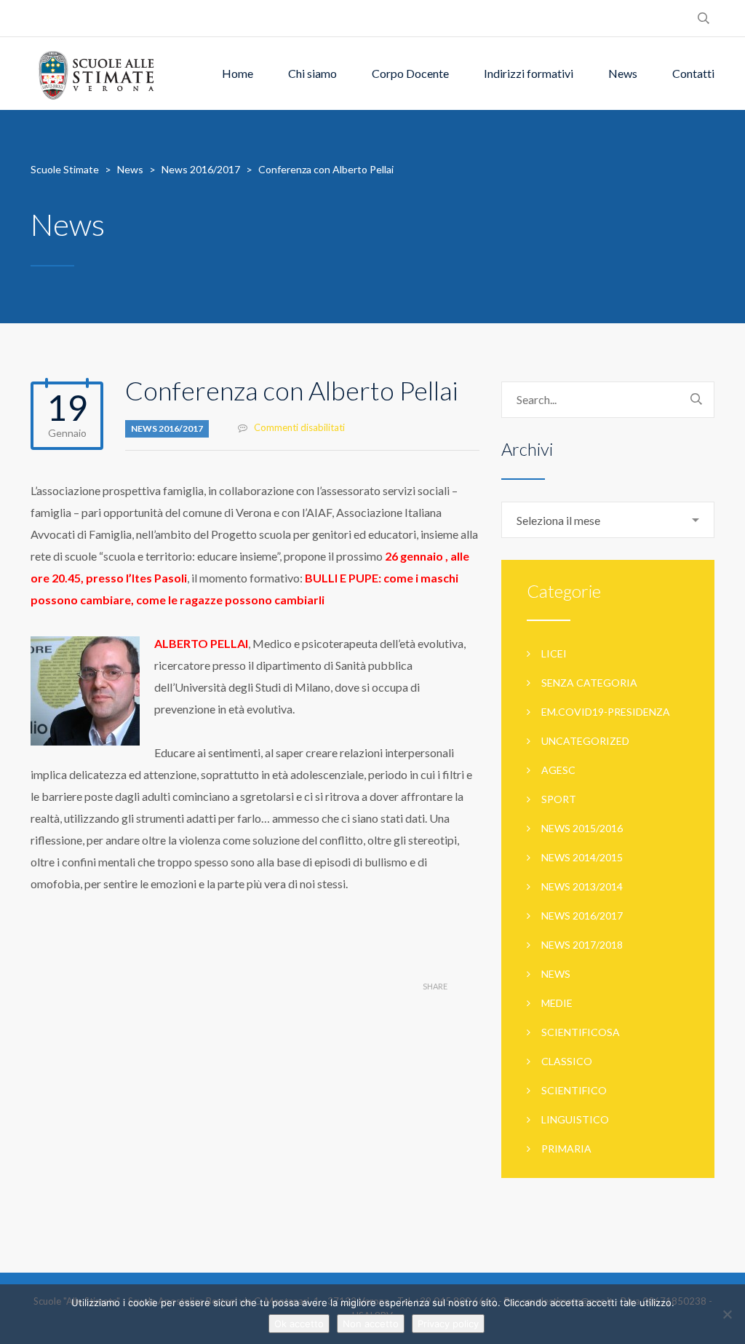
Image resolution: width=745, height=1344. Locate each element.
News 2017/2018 (582, 944)
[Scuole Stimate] (96, 73)
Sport (558, 799)
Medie (557, 1003)
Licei (554, 653)
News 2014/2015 (582, 857)
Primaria (566, 1148)
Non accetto (371, 1323)
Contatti (693, 73)
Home (237, 73)
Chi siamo (312, 73)
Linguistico (575, 1119)
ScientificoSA (580, 1032)
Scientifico (574, 1090)
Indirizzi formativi (528, 73)
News (622, 73)
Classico (566, 1061)
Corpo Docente (410, 73)
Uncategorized (585, 741)
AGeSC (558, 770)
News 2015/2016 (582, 828)
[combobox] (607, 520)
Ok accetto (299, 1323)
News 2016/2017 (167, 428)
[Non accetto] (727, 1314)
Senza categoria (589, 682)
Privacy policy (448, 1323)
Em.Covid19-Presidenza (605, 711)
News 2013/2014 (582, 886)
